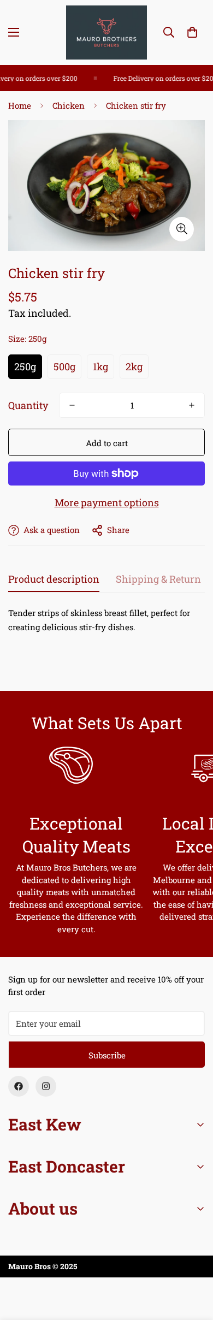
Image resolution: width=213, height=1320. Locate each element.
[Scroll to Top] (193, 1262)
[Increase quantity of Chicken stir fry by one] (191, 405)
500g (64, 366)
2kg (134, 366)
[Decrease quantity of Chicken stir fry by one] (72, 405)
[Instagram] (46, 1086)
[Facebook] (18, 1086)
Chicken (68, 105)
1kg (100, 366)
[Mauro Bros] (106, 32)
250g (25, 366)
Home (19, 105)
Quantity (28, 405)
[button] (192, 32)
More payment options (107, 502)
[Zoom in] (181, 229)
